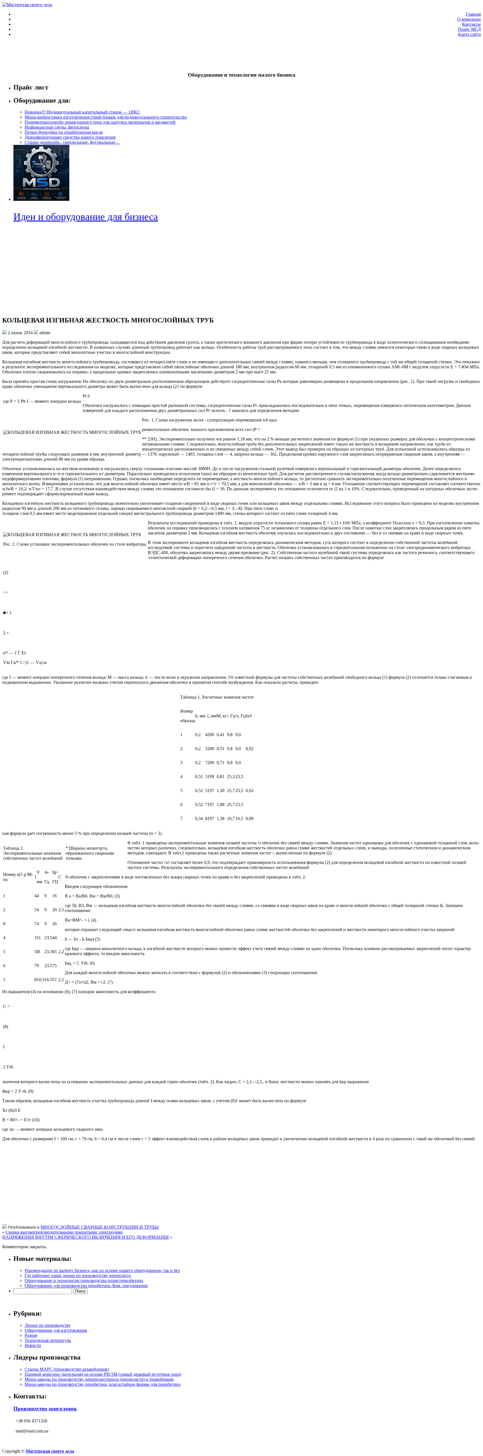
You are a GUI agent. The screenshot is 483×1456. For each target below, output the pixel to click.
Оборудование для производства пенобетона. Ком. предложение (86, 1285)
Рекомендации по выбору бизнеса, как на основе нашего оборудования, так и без (102, 1270)
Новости (33, 1345)
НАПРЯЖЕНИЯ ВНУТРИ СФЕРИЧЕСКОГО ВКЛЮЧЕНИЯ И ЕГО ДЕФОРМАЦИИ (85, 1237)
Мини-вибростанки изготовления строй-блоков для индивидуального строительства (106, 117)
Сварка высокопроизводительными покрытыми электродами (64, 1232)
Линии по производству (48, 1325)
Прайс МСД (469, 29)
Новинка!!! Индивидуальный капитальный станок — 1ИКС (82, 112)
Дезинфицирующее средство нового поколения (70, 137)
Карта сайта (469, 34)
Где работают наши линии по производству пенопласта (78, 1275)
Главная (473, 14)
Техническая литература (48, 1340)
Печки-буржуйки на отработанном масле (64, 132)
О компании (469, 19)
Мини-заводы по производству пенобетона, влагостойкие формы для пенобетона (102, 1384)
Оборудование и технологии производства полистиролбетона (84, 1280)
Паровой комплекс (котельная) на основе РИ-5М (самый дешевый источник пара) (103, 1374)
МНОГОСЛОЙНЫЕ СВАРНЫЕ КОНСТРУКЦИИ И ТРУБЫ (100, 1227)
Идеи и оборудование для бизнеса (85, 216)
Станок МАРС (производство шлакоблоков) (67, 1369)
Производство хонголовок (45, 1409)
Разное (31, 1335)
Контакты (471, 24)
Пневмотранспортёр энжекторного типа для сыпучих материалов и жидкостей (100, 122)
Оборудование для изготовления (56, 1330)
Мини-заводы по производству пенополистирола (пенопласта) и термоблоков (99, 1379)
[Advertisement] (104, 54)
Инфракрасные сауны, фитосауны (57, 127)
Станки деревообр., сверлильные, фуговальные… (72, 142)
